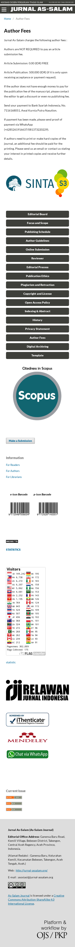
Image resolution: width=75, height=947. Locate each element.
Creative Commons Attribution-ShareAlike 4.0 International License (36, 899)
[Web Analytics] (12, 541)
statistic (11, 662)
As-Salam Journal (19, 895)
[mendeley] (27, 743)
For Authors (13, 470)
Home (7, 18)
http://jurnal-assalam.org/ (32, 870)
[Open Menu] (4, 9)
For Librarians (14, 477)
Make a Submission (20, 440)
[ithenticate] (27, 725)
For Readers (13, 464)
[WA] (27, 758)
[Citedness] (37, 423)
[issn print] (19, 516)
